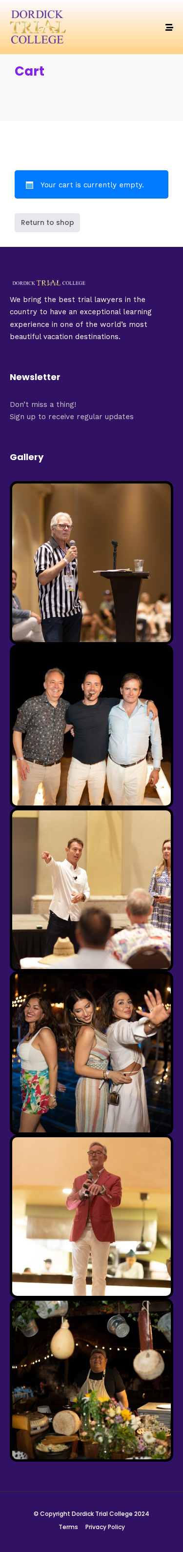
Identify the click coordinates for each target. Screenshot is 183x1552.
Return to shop (47, 222)
